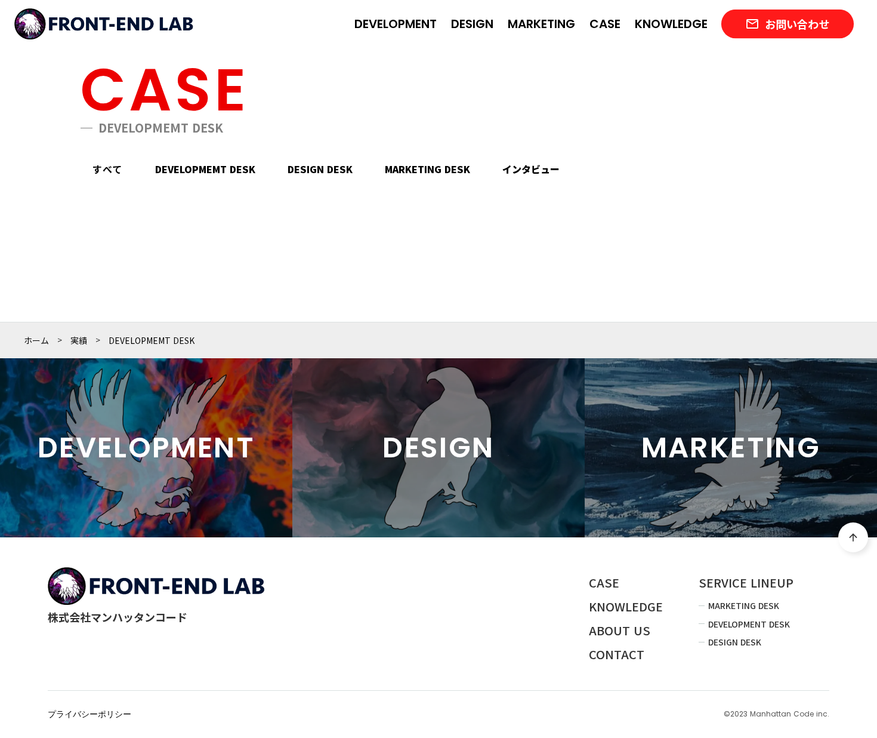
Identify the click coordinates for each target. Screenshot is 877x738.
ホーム (36, 340)
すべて (107, 169)
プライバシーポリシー (89, 714)
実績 (78, 340)
